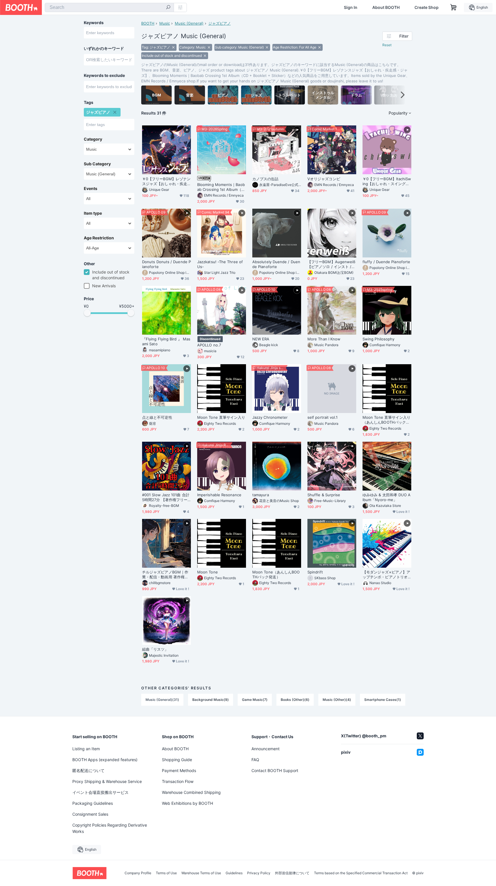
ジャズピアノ (219, 23)
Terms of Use (166, 873)
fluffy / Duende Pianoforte (386, 261)
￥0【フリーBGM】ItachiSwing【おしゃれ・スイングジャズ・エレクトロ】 (387, 181)
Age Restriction (99, 238)
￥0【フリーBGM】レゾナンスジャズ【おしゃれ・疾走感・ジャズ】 (166, 181)
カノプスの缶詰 (265, 179)
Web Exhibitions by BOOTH (187, 803)
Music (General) (189, 23)
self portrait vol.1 (322, 417)
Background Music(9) (210, 699)
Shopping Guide (177, 759)
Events (90, 189)
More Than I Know (323, 339)
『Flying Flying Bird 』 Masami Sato (166, 341)
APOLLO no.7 (209, 345)
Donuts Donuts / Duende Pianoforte (166, 264)
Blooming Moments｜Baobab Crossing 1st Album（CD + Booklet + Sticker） (221, 187)
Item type (93, 213)
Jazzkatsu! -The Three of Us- (220, 264)
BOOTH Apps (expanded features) (104, 759)
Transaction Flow (177, 781)
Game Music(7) (255, 699)
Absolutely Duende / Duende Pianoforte (276, 264)
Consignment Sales (90, 814)
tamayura (260, 495)
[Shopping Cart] (453, 7)
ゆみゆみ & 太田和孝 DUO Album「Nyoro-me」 (386, 497)
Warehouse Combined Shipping (191, 792)
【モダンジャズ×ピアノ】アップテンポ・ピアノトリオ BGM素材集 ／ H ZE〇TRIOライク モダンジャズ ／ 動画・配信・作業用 (387, 574)
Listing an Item (86, 748)
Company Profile (138, 873)
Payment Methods (179, 770)
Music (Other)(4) (337, 699)
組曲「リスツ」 (155, 649)
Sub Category (97, 164)
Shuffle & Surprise (323, 495)
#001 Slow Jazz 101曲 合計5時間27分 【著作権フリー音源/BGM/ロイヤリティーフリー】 (165, 497)
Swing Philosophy (378, 339)
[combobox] (109, 7)
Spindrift (315, 572)
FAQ (255, 759)
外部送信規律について (292, 873)
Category (93, 139)
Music (164, 23)
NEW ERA (261, 339)
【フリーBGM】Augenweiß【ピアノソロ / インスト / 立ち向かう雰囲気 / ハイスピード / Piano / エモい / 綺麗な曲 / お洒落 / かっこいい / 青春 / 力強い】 (331, 264)
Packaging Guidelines (92, 803)
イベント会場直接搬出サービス (100, 792)
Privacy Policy (258, 873)
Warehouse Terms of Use (201, 873)
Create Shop (426, 7)
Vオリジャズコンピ (323, 179)
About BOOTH (386, 7)
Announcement (265, 748)
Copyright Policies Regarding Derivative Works (109, 828)
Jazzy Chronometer (270, 417)
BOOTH (147, 23)
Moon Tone (207, 572)
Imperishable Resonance (219, 495)
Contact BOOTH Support (274, 770)
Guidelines (234, 873)
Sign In (350, 7)
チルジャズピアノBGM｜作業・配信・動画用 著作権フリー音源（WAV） (165, 574)
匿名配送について (88, 770)
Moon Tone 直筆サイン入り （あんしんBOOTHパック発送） (387, 420)
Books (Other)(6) (295, 699)
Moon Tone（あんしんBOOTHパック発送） (276, 574)
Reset (387, 45)
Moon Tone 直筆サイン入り (221, 417)
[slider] (87, 312)
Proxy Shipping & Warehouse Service (107, 781)
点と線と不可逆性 (157, 417)
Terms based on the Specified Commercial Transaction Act (361, 873)
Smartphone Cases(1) (382, 699)
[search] (168, 8)
